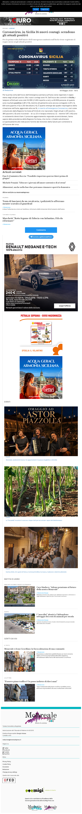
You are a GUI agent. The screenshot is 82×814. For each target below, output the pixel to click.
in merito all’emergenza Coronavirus (53, 108)
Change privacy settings (10, 772)
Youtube (6, 752)
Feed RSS (7, 754)
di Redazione (8, 90)
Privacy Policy (7, 761)
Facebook (6, 750)
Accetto (36, 9)
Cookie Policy (7, 764)
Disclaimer (6, 767)
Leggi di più (44, 9)
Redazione (6, 769)
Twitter (6, 748)
